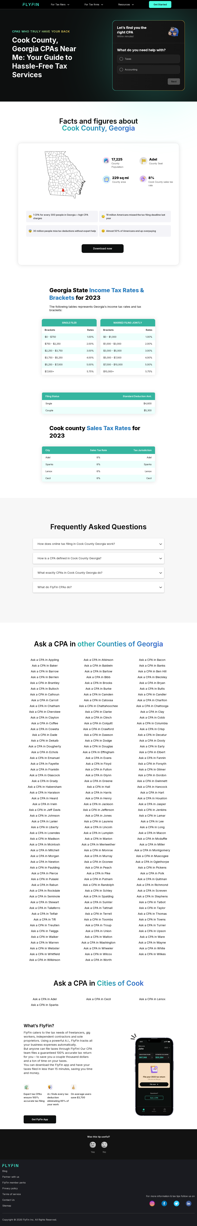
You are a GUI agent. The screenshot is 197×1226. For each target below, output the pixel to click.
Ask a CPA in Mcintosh (45, 844)
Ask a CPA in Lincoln (98, 827)
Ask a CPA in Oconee (98, 861)
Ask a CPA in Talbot (152, 902)
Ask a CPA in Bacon (152, 660)
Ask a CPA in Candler (152, 694)
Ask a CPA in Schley (98, 890)
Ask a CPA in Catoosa (98, 700)
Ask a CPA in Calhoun (44, 694)
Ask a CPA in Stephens (152, 896)
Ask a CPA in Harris (98, 792)
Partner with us (10, 1176)
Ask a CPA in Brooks (98, 683)
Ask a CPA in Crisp (152, 729)
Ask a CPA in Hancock (152, 786)
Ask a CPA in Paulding (45, 867)
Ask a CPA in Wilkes (152, 954)
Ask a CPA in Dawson (98, 735)
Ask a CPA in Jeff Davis (44, 810)
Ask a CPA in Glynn (98, 775)
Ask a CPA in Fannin (152, 758)
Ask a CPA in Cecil (98, 999)
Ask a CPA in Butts (152, 688)
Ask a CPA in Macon (152, 833)
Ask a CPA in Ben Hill (152, 671)
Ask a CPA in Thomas (152, 913)
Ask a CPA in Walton (98, 937)
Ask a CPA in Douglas (98, 746)
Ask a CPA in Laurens (98, 821)
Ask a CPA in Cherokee (44, 711)
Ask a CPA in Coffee (44, 723)
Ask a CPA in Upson (152, 931)
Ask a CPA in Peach (98, 867)
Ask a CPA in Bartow (98, 671)
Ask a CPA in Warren (45, 942)
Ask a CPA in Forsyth (152, 763)
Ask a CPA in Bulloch (45, 688)
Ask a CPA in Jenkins (152, 810)
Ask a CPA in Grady (45, 781)
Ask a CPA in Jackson (98, 804)
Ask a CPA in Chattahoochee (98, 706)
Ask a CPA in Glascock (45, 775)
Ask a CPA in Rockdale (45, 890)
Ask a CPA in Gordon (152, 775)
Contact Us (8, 1199)
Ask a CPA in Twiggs (44, 931)
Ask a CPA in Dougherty (45, 746)
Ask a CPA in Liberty (44, 827)
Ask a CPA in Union (98, 931)
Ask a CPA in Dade (44, 735)
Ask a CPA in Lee (152, 821)
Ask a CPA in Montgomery (152, 850)
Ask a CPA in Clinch (98, 717)
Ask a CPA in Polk (152, 873)
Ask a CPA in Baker (45, 665)
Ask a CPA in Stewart (44, 902)
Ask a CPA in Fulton (98, 769)
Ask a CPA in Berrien (45, 677)
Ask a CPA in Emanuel (45, 758)
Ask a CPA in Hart (152, 792)
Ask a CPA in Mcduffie (152, 838)
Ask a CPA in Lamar (152, 815)
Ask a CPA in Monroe (98, 850)
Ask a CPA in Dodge (98, 740)
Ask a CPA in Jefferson (98, 810)
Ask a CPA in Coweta (45, 729)
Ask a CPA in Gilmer (152, 769)
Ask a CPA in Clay (152, 711)
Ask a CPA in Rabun (44, 885)
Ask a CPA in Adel (45, 999)
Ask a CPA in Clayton (45, 717)
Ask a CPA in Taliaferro (44, 908)
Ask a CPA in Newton (44, 861)
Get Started (160, 4)
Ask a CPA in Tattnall (98, 908)
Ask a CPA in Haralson (45, 792)
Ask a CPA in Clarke (98, 711)
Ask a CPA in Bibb (98, 677)
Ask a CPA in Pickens (152, 867)
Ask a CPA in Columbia (152, 723)
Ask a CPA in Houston (152, 798)
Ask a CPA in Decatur (152, 735)
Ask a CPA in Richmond (152, 885)
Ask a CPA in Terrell (98, 913)
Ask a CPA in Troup (98, 925)
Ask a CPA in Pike (98, 873)
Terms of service (11, 1194)
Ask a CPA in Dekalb (45, 740)
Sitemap (6, 1205)
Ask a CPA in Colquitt (98, 723)
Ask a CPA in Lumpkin (98, 833)
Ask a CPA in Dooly (152, 740)
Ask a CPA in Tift (45, 919)
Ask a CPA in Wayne (152, 942)
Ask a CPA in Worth (98, 960)
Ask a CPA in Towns (152, 919)
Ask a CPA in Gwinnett (152, 781)
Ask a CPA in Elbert (152, 752)
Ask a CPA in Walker (44, 937)
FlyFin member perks (14, 1182)
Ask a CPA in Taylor (152, 908)
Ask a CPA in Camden (98, 694)
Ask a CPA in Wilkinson (44, 960)
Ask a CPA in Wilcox (98, 954)
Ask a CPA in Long (152, 827)
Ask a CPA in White (152, 948)
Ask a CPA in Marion (98, 838)
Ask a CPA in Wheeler (98, 948)
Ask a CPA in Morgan (44, 856)
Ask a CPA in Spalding (98, 896)
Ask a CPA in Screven (152, 890)
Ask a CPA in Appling (45, 660)
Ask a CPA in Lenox (152, 999)
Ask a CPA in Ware (152, 937)
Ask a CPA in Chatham (45, 706)
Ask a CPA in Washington (98, 942)
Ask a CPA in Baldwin (98, 665)
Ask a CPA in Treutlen (44, 925)
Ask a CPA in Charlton (152, 700)
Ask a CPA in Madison (44, 838)
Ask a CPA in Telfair (45, 913)
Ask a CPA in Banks (152, 665)
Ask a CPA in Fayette (45, 763)
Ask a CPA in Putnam (98, 879)
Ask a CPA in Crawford (98, 729)
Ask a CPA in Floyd (98, 763)
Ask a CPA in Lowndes (45, 833)
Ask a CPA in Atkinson (98, 660)
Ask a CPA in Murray (98, 856)
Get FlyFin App (40, 1119)
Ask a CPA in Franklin (44, 769)
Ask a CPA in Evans (98, 758)
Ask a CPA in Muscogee (152, 856)
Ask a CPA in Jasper (152, 804)
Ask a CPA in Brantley (44, 683)
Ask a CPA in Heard (45, 798)
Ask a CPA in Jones (98, 815)
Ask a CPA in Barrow (45, 671)
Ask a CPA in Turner (152, 925)
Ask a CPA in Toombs (98, 919)
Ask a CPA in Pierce (44, 873)
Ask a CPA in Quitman (152, 879)
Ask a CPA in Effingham (98, 752)
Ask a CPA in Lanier (45, 821)
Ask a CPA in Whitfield (45, 954)
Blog (4, 1171)
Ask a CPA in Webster (45, 948)
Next (174, 81)
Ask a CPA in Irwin (44, 804)
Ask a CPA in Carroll (44, 700)
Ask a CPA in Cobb (152, 717)
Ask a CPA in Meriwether (98, 844)
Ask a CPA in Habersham (45, 786)
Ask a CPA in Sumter (98, 902)
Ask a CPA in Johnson (45, 815)
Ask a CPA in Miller (152, 844)
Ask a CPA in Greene (98, 781)
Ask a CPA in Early (152, 746)
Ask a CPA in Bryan (152, 683)
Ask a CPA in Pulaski (44, 879)
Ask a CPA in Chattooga (152, 706)
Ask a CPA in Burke (98, 688)
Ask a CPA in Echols (44, 752)
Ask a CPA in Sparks (44, 1005)
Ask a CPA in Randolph (98, 885)
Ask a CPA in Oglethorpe (152, 861)
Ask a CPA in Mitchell (44, 850)
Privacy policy (10, 1188)
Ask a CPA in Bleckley (152, 677)
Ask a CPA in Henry (98, 798)
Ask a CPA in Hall (98, 786)
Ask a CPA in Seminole (44, 896)
